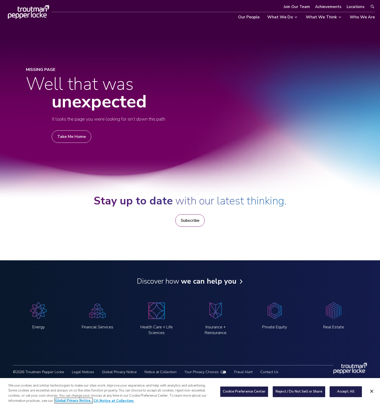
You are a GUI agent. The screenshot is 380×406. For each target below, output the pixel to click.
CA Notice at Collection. (114, 400)
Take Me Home (71, 136)
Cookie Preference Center (244, 391)
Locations (355, 6)
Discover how (186, 281)
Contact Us (269, 372)
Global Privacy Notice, (73, 400)
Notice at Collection (161, 372)
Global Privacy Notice (119, 372)
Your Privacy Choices (201, 372)
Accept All (345, 391)
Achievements (328, 6)
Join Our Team (297, 6)
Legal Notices (83, 372)
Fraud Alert (243, 372)
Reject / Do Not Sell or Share (299, 391)
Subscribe (190, 220)
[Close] (371, 391)
